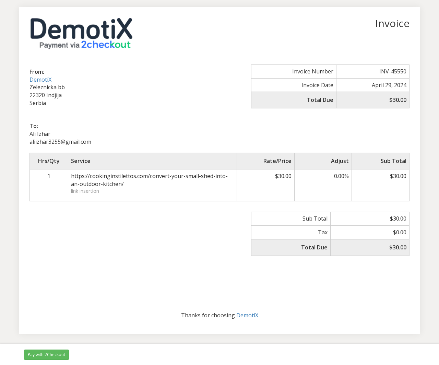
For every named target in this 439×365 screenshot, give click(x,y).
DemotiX (40, 79)
